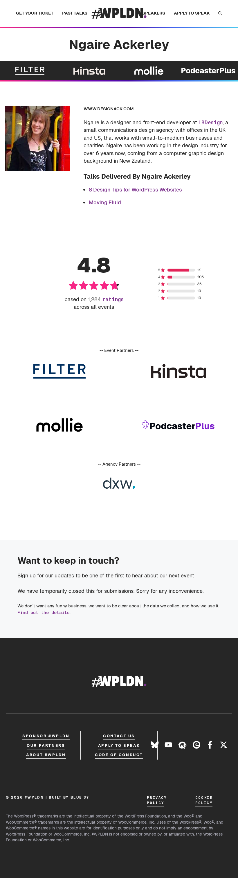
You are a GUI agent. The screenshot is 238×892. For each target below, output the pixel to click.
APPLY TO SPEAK (192, 13)
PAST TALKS (74, 13)
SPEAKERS (153, 13)
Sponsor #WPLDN (45, 735)
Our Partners (46, 745)
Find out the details (43, 612)
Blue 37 (80, 797)
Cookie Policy (203, 800)
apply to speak (119, 745)
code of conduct (119, 754)
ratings (113, 299)
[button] (220, 13)
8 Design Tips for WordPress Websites (135, 189)
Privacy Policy (157, 800)
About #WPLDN (46, 754)
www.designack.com (109, 108)
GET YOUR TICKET (34, 13)
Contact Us (119, 735)
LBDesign (211, 122)
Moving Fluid (105, 202)
